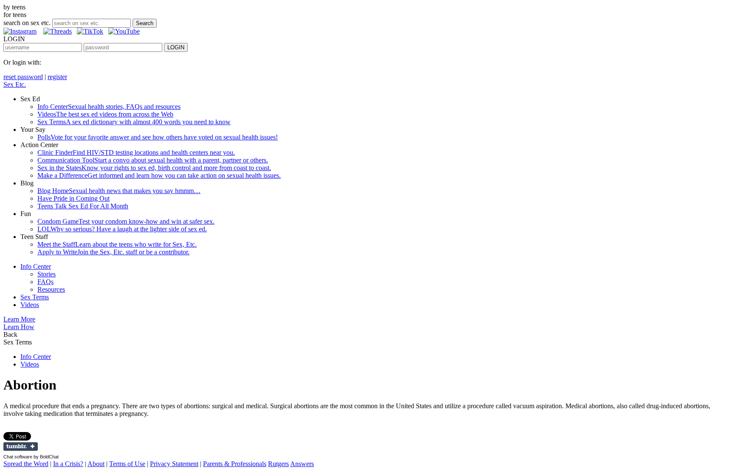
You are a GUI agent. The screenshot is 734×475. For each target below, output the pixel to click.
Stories (46, 274)
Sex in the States (154, 167)
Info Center (109, 106)
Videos (105, 114)
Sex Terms (134, 121)
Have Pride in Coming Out (73, 198)
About (96, 463)
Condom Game (126, 221)
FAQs (45, 281)
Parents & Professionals (234, 463)
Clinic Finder (136, 152)
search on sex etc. (27, 22)
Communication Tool (152, 160)
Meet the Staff (117, 244)
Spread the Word (25, 463)
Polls (157, 137)
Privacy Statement (174, 463)
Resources (51, 289)
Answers (302, 463)
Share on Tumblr (20, 446)
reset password (23, 76)
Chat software (17, 456)
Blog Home (118, 190)
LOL (122, 229)
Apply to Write (113, 252)
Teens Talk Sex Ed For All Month (82, 206)
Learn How (18, 326)
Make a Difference (159, 175)
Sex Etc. (14, 84)
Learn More (19, 319)
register (57, 76)
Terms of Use (127, 463)
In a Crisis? (68, 463)
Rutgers (278, 463)
